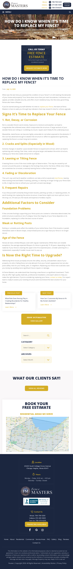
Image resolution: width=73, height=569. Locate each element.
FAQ (48, 539)
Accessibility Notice (48, 563)
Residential (20, 539)
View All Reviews (36, 388)
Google (36, 529)
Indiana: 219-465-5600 (37, 518)
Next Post (46, 293)
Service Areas (40, 539)
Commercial (30, 539)
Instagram (42, 529)
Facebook (30, 529)
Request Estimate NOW (36, 68)
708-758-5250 (57, 2)
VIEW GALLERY (37, 321)
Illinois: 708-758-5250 (37, 516)
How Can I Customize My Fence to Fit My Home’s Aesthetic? (53, 299)
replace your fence (46, 107)
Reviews (66, 539)
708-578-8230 (57, 8)
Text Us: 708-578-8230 (37, 520)
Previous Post (13, 293)
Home (6, 539)
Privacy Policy (61, 563)
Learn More (9, 307)
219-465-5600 (57, 5)
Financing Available (67, 4)
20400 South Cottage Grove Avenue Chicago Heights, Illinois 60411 (37, 467)
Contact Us (36, 543)
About (12, 539)
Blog (59, 539)
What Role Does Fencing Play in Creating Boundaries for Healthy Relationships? (16, 300)
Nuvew (10, 563)
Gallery (54, 539)
